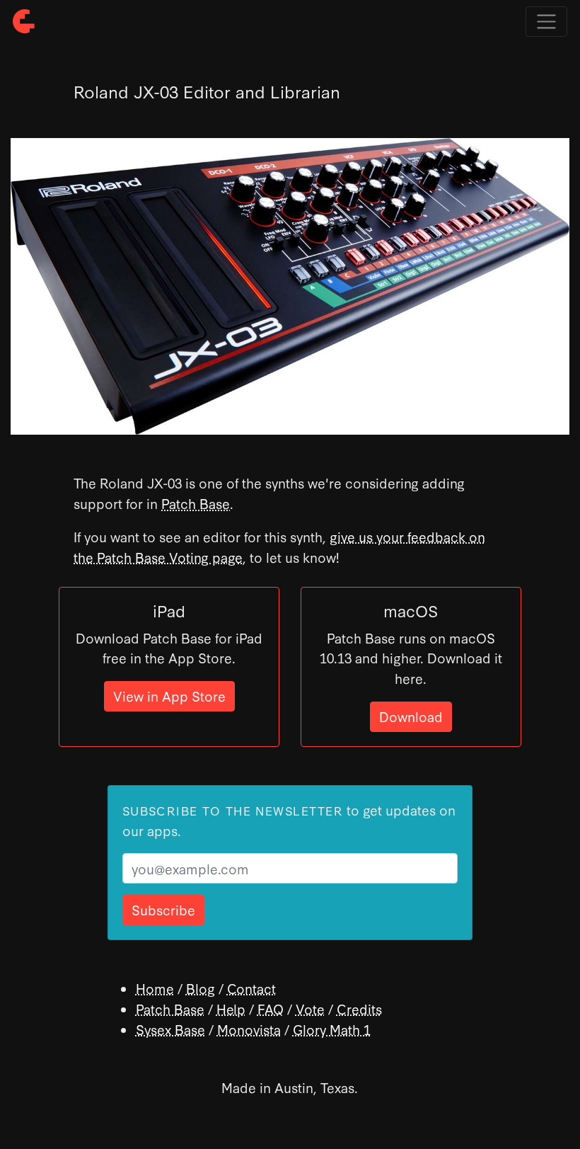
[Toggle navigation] (546, 21)
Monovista (249, 1029)
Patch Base (195, 503)
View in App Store (169, 695)
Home (155, 987)
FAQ (270, 1008)
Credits (359, 1008)
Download (411, 716)
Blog (200, 987)
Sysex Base (170, 1029)
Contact (251, 987)
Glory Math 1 (332, 1029)
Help (230, 1008)
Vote (310, 1008)
